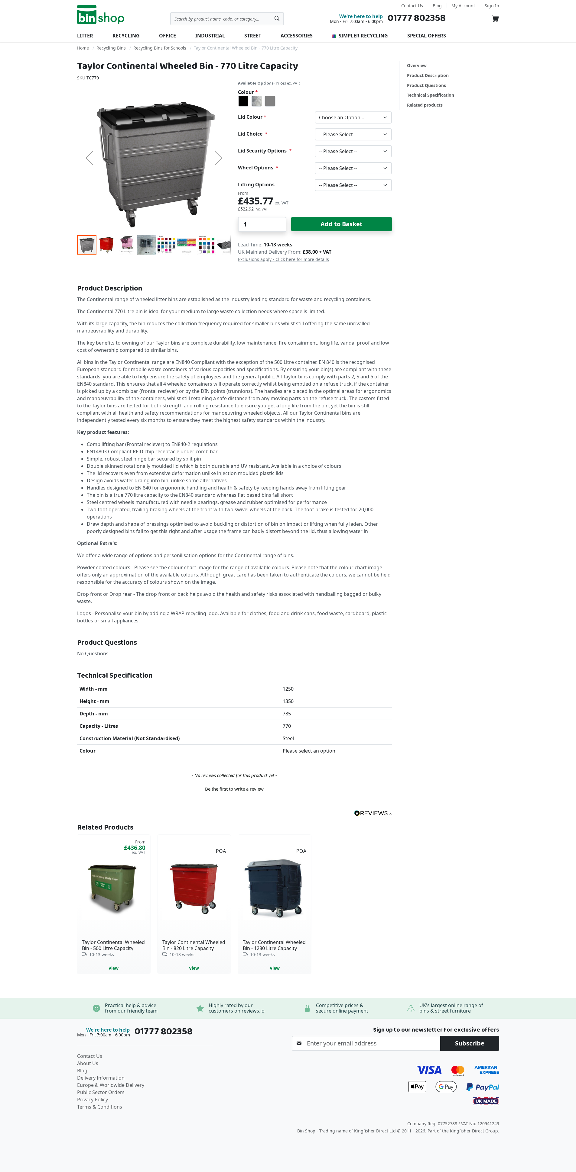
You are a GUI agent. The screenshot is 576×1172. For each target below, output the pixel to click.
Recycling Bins (111, 48)
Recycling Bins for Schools (159, 48)
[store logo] (100, 14)
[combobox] (227, 18)
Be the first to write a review (234, 789)
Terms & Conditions (99, 1106)
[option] (243, 101)
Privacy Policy (92, 1099)
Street (252, 35)
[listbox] (315, 101)
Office (167, 35)
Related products (425, 105)
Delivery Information (101, 1077)
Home (83, 48)
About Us (87, 1063)
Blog (437, 5)
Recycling (126, 35)
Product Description (428, 75)
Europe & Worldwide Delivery (110, 1085)
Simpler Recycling (362, 35)
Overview (417, 65)
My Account (463, 5)
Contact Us (412, 5)
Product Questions (426, 85)
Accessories (297, 35)
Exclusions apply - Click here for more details (283, 259)
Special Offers (426, 35)
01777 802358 (417, 18)
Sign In (492, 5)
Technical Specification (430, 95)
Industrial (210, 35)
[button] (89, 158)
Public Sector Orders (101, 1092)
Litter (85, 35)
